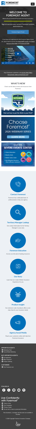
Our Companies (8, 405)
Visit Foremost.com (9, 367)
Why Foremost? (8, 359)
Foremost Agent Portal (18, 32)
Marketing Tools (8, 350)
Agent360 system (23, 41)
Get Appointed (7, 357)
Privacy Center (8, 407)
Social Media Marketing (10, 352)
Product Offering (8, 361)
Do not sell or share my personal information (15, 409)
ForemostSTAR (24, 43)
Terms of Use (7, 403)
